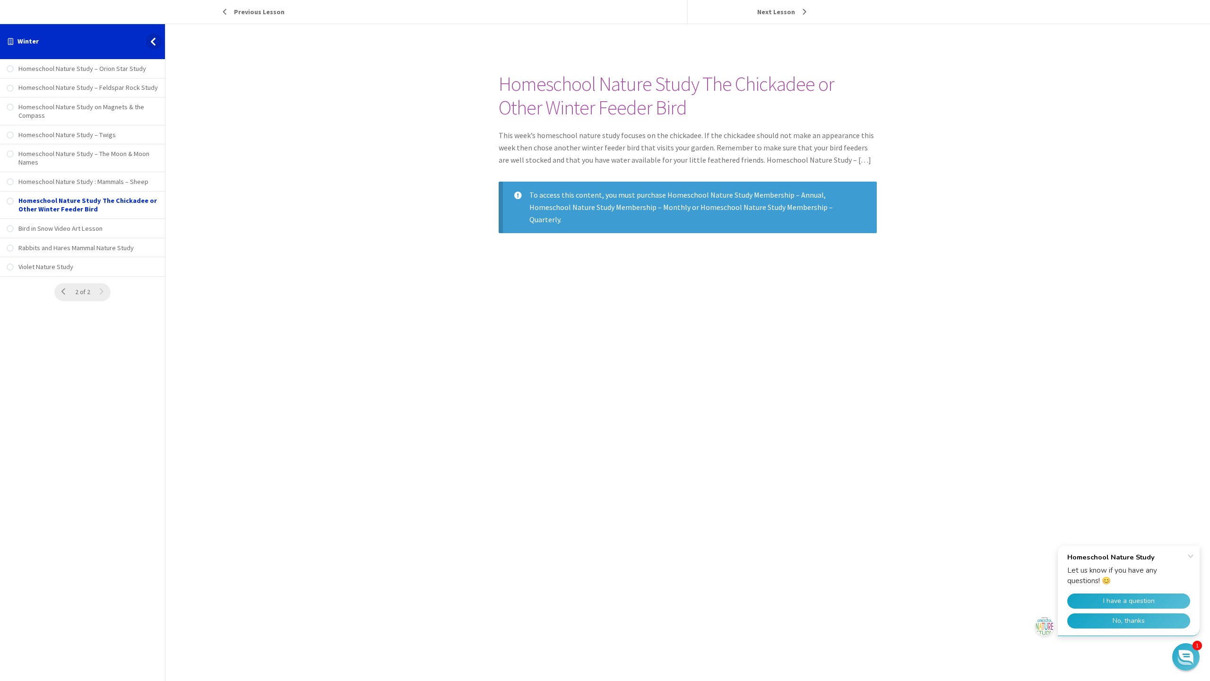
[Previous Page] (63, 292)
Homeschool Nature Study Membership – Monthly (610, 207)
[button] (1186, 657)
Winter (28, 41)
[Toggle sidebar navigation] (155, 41)
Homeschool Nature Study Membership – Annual (745, 195)
